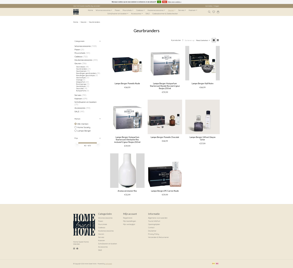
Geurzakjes (80, 67)
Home (90, 10)
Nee (164, 2)
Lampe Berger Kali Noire (202, 83)
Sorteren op (189, 40)
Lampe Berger (84, 130)
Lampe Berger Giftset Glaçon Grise (203, 138)
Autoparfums (81, 91)
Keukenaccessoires (83, 60)
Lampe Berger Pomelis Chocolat (165, 137)
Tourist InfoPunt (154, 221)
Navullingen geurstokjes (85, 75)
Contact (151, 227)
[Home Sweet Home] (76, 12)
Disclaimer (152, 231)
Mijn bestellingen (129, 221)
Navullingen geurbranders (86, 73)
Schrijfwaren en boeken (85, 102)
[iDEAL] (213, 264)
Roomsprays (81, 84)
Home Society (83, 127)
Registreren (127, 218)
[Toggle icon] (209, 12)
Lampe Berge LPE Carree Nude (165, 191)
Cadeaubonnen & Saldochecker (165, 13)
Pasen (117, 10)
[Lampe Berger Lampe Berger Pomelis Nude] (127, 63)
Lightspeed (108, 264)
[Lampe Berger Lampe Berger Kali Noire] (202, 63)
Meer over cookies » (174, 2)
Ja (159, 2)
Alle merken (82, 124)
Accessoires (80, 108)
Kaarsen (78, 98)
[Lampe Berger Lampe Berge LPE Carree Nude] (165, 170)
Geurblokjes (81, 86)
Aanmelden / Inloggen (212, 6)
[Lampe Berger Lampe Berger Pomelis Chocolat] (165, 117)
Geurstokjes (81, 78)
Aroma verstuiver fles (127, 191)
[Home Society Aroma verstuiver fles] (127, 170)
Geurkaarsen (81, 71)
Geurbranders (81, 69)
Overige (79, 80)
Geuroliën (80, 88)
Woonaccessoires (83, 46)
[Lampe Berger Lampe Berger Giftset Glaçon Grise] (202, 117)
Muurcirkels (80, 53)
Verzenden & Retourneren (158, 237)
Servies (78, 95)
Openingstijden (154, 224)
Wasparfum (80, 82)
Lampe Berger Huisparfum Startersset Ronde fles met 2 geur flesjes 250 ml (165, 85)
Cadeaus (78, 56)
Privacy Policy (153, 234)
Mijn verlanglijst (129, 224)
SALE (148, 13)
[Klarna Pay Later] (217, 264)
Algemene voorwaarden (157, 218)
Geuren (83, 22)
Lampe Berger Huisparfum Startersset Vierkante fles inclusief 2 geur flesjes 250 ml (127, 139)
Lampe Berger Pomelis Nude (127, 83)
